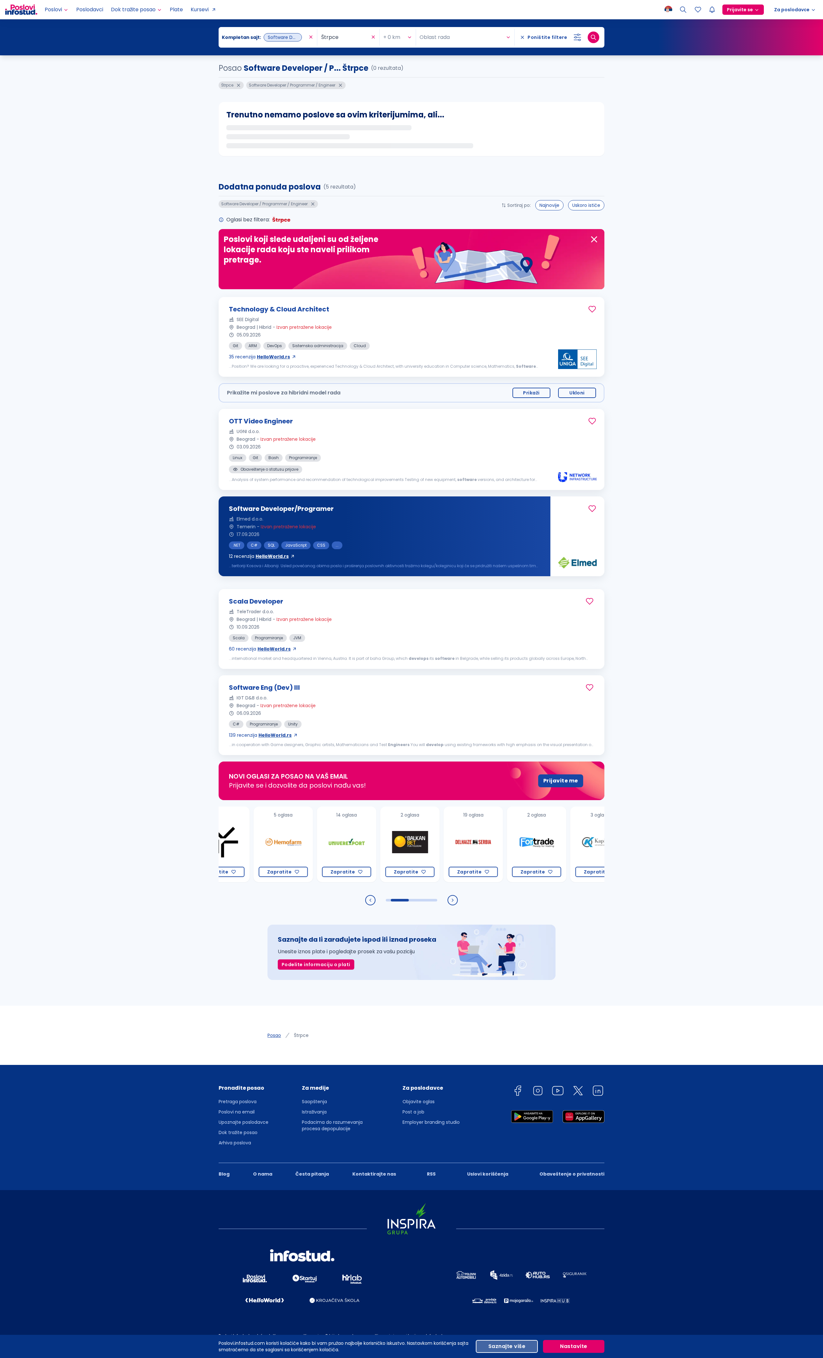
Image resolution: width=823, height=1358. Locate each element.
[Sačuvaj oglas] (592, 309)
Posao (274, 1035)
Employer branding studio (431, 1122)
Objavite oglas (418, 1101)
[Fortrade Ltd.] (501, 844)
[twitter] (578, 1091)
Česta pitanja (312, 1174)
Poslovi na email (237, 1112)
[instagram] (537, 1091)
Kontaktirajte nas (374, 1174)
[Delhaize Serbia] (437, 844)
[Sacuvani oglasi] (698, 9)
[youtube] (557, 1091)
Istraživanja (314, 1112)
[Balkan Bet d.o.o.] (374, 844)
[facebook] (517, 1091)
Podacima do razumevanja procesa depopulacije (332, 1125)
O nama (262, 1174)
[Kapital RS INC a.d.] (564, 844)
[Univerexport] (311, 844)
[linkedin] (598, 1091)
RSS (431, 1174)
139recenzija (260, 735)
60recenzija (260, 649)
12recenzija (259, 556)
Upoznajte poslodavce (243, 1122)
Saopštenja (314, 1101)
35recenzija (259, 357)
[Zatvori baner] (594, 239)
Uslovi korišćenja (487, 1174)
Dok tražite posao (238, 1132)
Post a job (413, 1112)
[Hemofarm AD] (247, 844)
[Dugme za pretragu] (593, 37)
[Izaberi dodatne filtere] (577, 37)
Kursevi (200, 9)
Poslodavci (89, 9)
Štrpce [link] (301, 1035)
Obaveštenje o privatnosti (571, 1174)
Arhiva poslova (235, 1143)
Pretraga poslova (238, 1101)
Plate (176, 9)
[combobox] (264, 37)
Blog (224, 1174)
